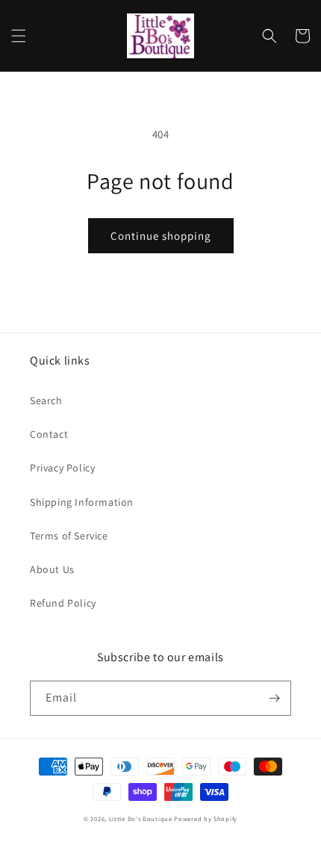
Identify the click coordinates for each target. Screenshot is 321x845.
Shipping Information (82, 502)
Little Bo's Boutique (140, 818)
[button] (18, 35)
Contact (49, 434)
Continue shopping (160, 236)
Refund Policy (63, 603)
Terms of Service (69, 535)
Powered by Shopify (205, 818)
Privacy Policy (62, 467)
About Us (52, 569)
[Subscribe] (274, 698)
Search (46, 400)
